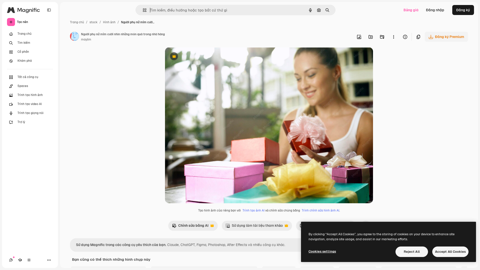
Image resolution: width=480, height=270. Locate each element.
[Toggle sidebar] (49, 10)
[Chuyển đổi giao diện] (29, 260)
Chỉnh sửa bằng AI (190, 226)
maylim (86, 40)
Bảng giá (411, 10)
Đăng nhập (435, 10)
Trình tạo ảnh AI (253, 210)
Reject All (412, 252)
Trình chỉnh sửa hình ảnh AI (320, 210)
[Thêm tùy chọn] (393, 37)
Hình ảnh (109, 22)
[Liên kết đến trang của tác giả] (74, 37)
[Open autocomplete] (143, 10)
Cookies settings (322, 251)
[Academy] (20, 260)
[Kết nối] (11, 260)
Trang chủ (77, 22)
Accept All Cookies (450, 252)
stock (94, 22)
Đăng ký (463, 10)
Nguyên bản (200, 56)
